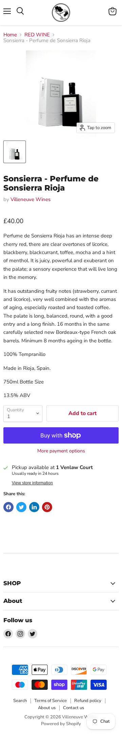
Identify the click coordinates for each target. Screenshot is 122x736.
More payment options (61, 451)
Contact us (73, 708)
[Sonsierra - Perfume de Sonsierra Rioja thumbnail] (14, 152)
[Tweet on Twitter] (21, 507)
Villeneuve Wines (30, 199)
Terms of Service (50, 701)
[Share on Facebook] (8, 507)
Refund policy (87, 701)
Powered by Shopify (61, 724)
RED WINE (37, 35)
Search (20, 701)
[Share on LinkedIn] (34, 507)
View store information (32, 483)
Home (10, 35)
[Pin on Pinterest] (47, 507)
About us (47, 708)
